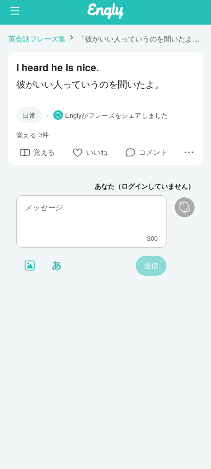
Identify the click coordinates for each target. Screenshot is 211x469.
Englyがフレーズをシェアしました (116, 115)
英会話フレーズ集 (37, 38)
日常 (29, 115)
